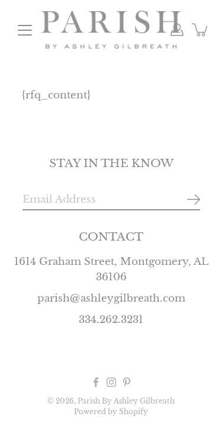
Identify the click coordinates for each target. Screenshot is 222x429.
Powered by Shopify (111, 411)
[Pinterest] (126, 382)
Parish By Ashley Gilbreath (126, 400)
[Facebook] (96, 382)
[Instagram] (111, 382)
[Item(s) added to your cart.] (200, 29)
